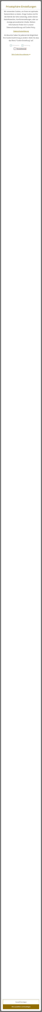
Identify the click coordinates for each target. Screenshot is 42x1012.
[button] (21, 54)
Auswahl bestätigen (21, 1002)
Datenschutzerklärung (21, 31)
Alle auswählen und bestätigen (21, 1007)
